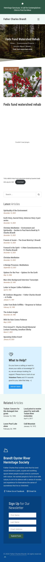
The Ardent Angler (10, 312)
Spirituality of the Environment (15, 210)
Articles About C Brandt (22, 46)
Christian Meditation (11, 257)
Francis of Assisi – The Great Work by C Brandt (21, 240)
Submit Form (16, 536)
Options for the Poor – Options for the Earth (20, 272)
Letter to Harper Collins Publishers (16, 287)
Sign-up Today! (15, 386)
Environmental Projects (25, 43)
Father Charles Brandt (18, 554)
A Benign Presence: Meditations (16, 265)
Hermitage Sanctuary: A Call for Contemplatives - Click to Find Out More (22, 9)
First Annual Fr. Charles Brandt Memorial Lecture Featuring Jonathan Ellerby (19, 328)
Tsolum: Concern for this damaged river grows (11, 411)
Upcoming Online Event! (12, 337)
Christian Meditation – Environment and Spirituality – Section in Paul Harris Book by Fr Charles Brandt (21, 230)
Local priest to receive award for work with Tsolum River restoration (32, 412)
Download (20, 182)
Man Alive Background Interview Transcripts (20, 280)
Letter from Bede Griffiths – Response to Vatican (22, 305)
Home (12, 43)
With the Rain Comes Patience (15, 319)
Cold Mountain (29, 424)
